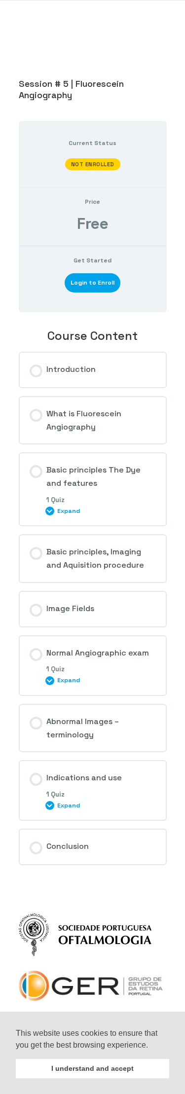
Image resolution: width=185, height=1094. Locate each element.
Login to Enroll (92, 283)
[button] (151, 1045)
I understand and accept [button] (92, 1068)
